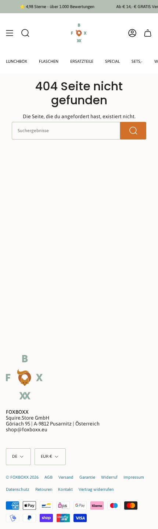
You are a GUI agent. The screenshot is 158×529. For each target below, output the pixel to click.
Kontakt (65, 489)
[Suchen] (133, 131)
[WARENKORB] (147, 33)
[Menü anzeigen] (9, 33)
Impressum (133, 477)
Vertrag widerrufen (96, 489)
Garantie (87, 477)
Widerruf (109, 477)
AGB (48, 477)
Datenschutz (17, 489)
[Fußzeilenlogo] (24, 377)
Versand (65, 477)
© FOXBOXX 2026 (22, 477)
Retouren (43, 489)
